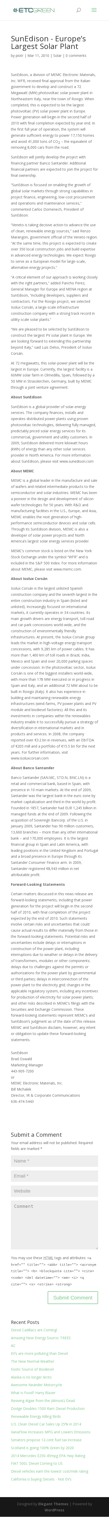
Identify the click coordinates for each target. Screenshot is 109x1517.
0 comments (76, 55)
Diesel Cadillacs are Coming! (34, 1330)
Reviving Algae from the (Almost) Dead (43, 1400)
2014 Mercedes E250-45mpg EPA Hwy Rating (48, 1455)
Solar (57, 55)
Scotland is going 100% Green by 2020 (42, 1447)
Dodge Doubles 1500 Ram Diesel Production (48, 1408)
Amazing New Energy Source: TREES (41, 1337)
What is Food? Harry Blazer (33, 1392)
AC (13, 1345)
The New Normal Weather (32, 1361)
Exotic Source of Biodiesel (32, 1369)
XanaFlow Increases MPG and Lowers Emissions (50, 1432)
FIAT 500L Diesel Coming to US (37, 1463)
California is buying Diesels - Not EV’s (41, 1479)
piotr (19, 55)
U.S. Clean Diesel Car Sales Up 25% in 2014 (46, 1424)
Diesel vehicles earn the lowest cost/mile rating (49, 1471)
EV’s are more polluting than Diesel (39, 1353)
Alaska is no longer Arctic (31, 1377)
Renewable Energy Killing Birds (36, 1416)
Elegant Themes (53, 1503)
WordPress (54, 1510)
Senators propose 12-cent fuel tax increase (46, 1439)
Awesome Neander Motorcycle (36, 1384)
